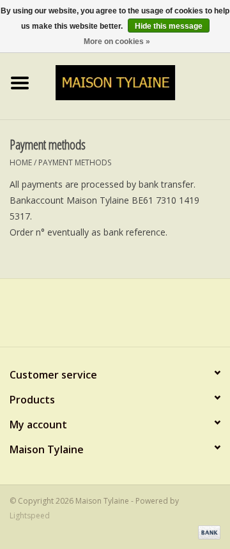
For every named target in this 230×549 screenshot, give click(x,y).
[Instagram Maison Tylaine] (138, 317)
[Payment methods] (207, 531)
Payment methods (74, 162)
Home (21, 162)
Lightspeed (30, 515)
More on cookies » (117, 41)
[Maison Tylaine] (135, 81)
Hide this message (169, 26)
